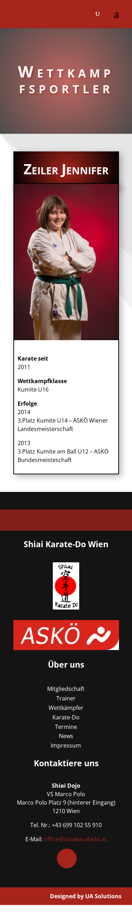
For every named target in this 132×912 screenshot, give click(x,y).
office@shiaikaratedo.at (75, 839)
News (66, 736)
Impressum (66, 745)
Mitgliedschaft (65, 689)
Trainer (66, 698)
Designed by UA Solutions (85, 896)
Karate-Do (66, 717)
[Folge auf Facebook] (66, 858)
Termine (66, 727)
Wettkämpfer (66, 708)
